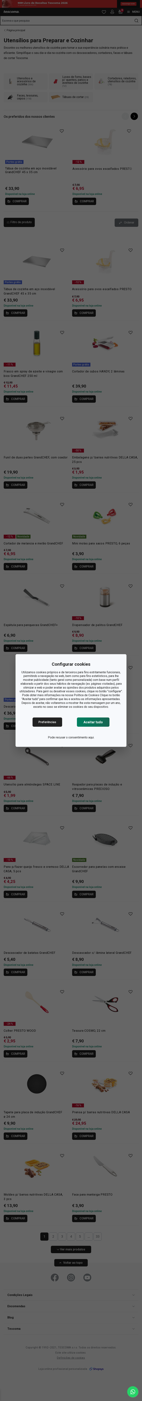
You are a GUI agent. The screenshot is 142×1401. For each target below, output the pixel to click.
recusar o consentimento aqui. (75, 737)
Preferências (47, 722)
